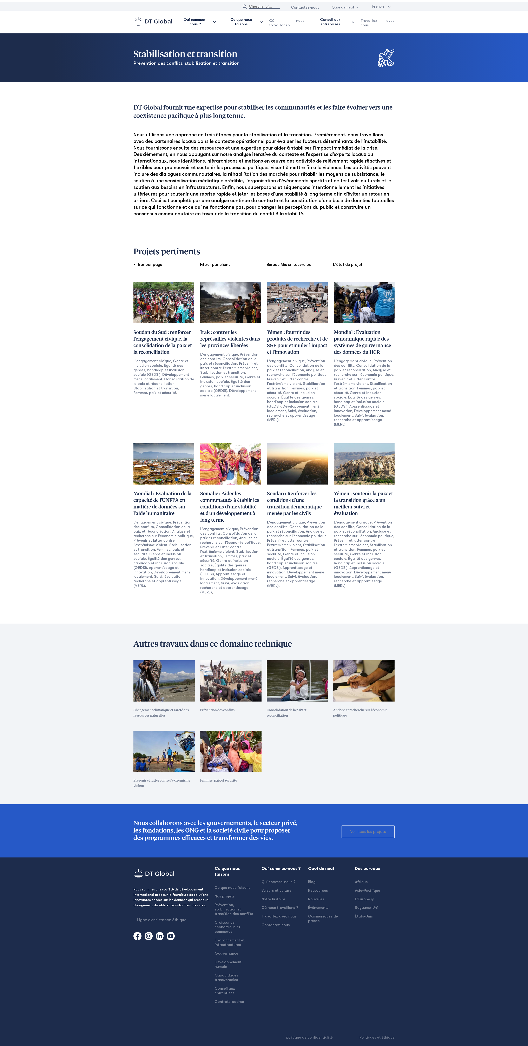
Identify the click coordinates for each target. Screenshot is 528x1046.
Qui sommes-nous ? (278, 882)
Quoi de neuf (343, 7)
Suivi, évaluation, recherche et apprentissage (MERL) (292, 415)
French (378, 6)
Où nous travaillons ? (286, 23)
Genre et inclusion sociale (161, 363)
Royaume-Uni (366, 908)
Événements (318, 908)
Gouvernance (226, 953)
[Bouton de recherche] (245, 7)
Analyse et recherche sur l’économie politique (360, 713)
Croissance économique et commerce (227, 927)
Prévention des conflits (217, 710)
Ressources (318, 890)
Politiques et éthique (377, 1037)
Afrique (361, 882)
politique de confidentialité (309, 1037)
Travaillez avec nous (378, 23)
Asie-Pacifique (367, 890)
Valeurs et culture (276, 890)
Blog (312, 882)
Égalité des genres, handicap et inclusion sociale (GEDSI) (158, 370)
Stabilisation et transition (155, 388)
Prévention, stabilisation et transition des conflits (234, 909)
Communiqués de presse (323, 918)
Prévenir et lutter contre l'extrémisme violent (229, 365)
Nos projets (225, 896)
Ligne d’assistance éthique (161, 919)
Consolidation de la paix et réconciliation (228, 361)
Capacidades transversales (226, 977)
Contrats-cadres (229, 1002)
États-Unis (364, 916)
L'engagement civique (152, 361)
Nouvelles (316, 899)
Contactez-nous (305, 7)
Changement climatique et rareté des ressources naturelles (161, 713)
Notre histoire (273, 899)
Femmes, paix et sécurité (154, 393)
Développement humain (228, 964)
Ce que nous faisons (232, 888)
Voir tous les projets (368, 831)
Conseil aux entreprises (225, 990)
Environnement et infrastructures (230, 942)
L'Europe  (364, 899)
